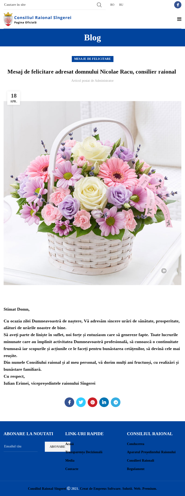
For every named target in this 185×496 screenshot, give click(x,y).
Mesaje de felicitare (92, 59)
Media (69, 460)
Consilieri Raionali (140, 460)
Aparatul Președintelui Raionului (151, 452)
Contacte (71, 469)
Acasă (69, 444)
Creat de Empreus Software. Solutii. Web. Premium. (118, 488)
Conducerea (135, 444)
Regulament (136, 469)
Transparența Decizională (83, 452)
